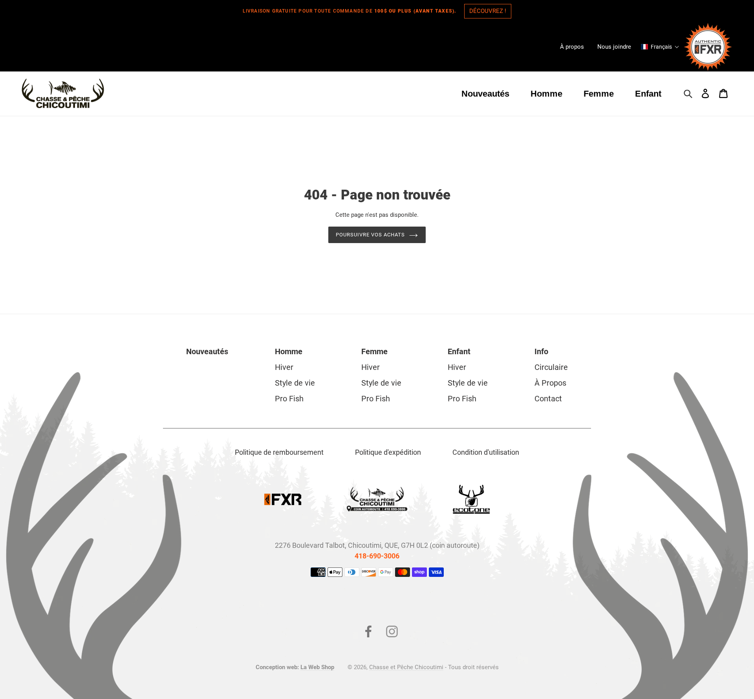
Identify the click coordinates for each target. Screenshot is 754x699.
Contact (548, 398)
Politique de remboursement (279, 452)
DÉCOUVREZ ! (487, 11)
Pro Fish (289, 398)
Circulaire (551, 367)
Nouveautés (207, 351)
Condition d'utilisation (485, 452)
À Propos (550, 383)
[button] (660, 46)
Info (541, 351)
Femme (374, 351)
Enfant (459, 351)
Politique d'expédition (388, 452)
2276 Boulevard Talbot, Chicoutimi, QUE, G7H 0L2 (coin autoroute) (377, 545)
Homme (288, 351)
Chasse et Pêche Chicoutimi (406, 667)
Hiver (284, 367)
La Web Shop (317, 667)
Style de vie (295, 383)
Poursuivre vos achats (370, 235)
